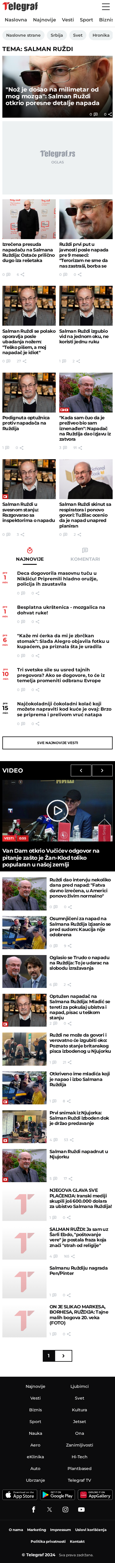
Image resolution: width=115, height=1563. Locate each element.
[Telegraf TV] (81, 1509)
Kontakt (77, 1541)
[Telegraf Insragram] (65, 1509)
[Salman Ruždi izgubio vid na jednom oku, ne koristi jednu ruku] (86, 306)
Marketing (36, 1529)
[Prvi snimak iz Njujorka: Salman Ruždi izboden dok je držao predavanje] (24, 1126)
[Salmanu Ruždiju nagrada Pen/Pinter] (24, 1282)
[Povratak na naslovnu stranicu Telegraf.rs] (20, 6)
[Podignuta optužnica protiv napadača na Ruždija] (29, 393)
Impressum (60, 1529)
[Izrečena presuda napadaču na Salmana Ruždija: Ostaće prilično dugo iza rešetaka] (29, 219)
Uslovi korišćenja (90, 1529)
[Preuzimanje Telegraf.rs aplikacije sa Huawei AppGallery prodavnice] (95, 1495)
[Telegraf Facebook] (34, 1509)
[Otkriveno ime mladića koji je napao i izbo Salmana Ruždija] (24, 1087)
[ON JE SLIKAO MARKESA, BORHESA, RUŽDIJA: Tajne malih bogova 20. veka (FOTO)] (24, 1320)
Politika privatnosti (48, 1541)
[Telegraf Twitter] (49, 1509)
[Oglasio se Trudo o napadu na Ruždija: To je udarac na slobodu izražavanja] (24, 971)
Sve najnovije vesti (57, 743)
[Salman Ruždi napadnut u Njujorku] (24, 1165)
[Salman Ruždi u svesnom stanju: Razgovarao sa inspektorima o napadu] (29, 479)
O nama (16, 1529)
